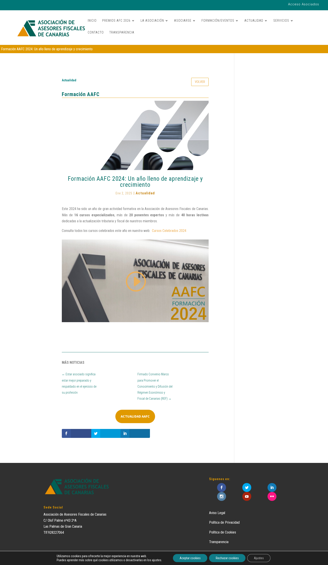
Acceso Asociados (303, 4)
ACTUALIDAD (253, 20)
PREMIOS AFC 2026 (116, 20)
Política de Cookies (222, 532)
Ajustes (259, 558)
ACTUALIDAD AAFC (135, 416)
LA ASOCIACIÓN (152, 20)
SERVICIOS (281, 20)
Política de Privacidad (224, 522)
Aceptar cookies (190, 558)
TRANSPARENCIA (121, 32)
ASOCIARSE (182, 20)
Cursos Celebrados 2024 (169, 231)
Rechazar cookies (227, 558)
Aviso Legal (217, 513)
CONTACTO (96, 32)
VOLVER (200, 82)
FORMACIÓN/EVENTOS (217, 20)
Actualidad (69, 80)
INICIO (92, 20)
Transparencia (218, 542)
